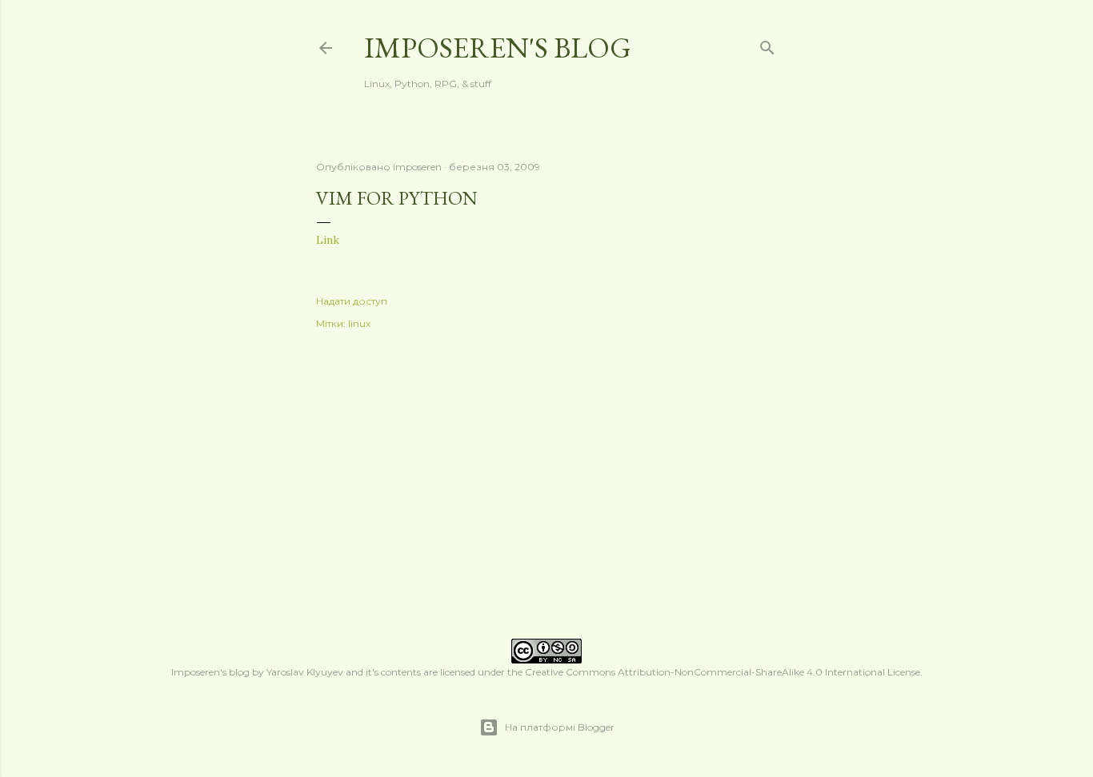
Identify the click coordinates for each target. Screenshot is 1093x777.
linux (359, 323)
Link (327, 240)
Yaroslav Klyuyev (304, 672)
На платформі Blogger (560, 727)
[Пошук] (767, 44)
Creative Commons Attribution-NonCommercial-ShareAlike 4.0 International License (722, 672)
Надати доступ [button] (351, 301)
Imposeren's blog (497, 47)
